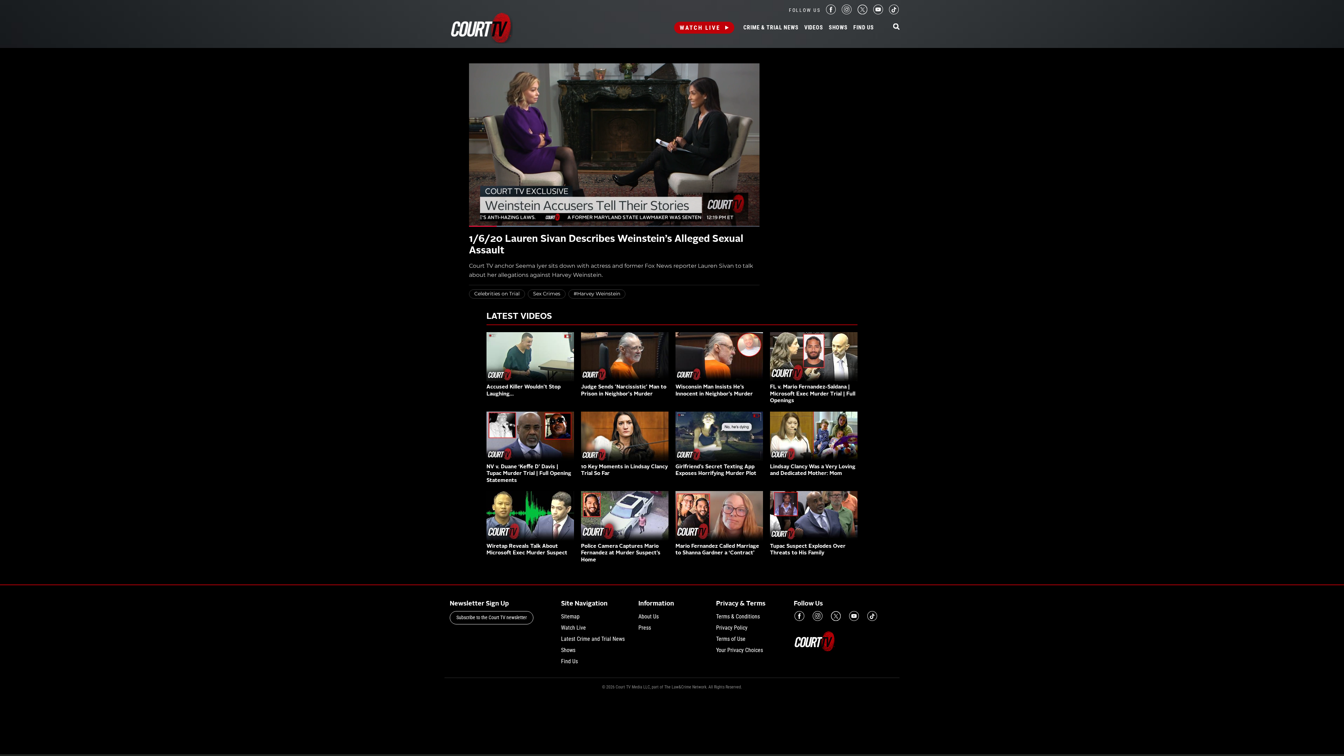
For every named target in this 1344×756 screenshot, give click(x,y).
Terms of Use (731, 639)
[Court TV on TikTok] (894, 12)
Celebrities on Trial (497, 293)
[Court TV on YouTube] (878, 12)
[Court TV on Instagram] (847, 12)
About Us (648, 616)
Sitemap (570, 616)
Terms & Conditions (738, 616)
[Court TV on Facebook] (831, 12)
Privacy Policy (732, 627)
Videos (813, 27)
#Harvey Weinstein (597, 293)
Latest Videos (519, 317)
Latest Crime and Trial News (593, 639)
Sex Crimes (546, 293)
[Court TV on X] (862, 12)
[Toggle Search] (896, 27)
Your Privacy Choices (739, 650)
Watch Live (700, 27)
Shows (838, 27)
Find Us (863, 27)
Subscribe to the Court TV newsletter (491, 617)
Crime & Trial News (770, 27)
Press (644, 627)
